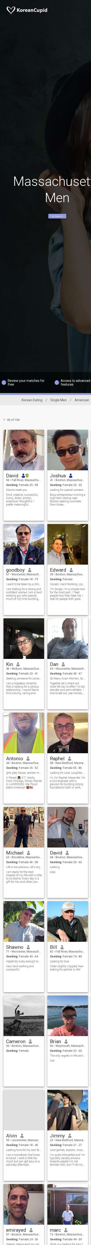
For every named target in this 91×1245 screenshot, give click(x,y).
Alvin (11, 1136)
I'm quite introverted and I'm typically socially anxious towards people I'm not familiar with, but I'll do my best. (67, 1159)
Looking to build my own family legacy (24, 1150)
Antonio (14, 758)
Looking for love (59, 961)
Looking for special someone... (68, 490)
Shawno (14, 947)
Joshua (58, 475)
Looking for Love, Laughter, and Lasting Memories (68, 772)
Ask (52, 1060)
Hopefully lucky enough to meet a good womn (24, 961)
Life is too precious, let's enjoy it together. (24, 867)
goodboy (15, 570)
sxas (53, 872)
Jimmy (57, 1136)
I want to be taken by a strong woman (24, 584)
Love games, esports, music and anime (68, 1150)
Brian (55, 1041)
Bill (53, 947)
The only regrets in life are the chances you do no (68, 1055)
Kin (9, 664)
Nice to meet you (16, 490)
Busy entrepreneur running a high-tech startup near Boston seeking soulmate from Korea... (67, 499)
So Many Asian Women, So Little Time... (68, 678)
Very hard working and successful (20, 968)
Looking (55, 867)
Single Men (58, 400)
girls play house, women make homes (24, 772)
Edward (58, 570)
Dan (54, 664)
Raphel (57, 758)
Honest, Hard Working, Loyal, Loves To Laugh (68, 584)
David (12, 475)
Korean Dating (32, 400)
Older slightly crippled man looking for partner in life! (67, 968)
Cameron (15, 1041)
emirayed (16, 1230)
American (82, 400)
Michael (15, 853)
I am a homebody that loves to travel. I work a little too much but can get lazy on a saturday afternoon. (23, 1159)
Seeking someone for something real (24, 678)
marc (55, 1230)
